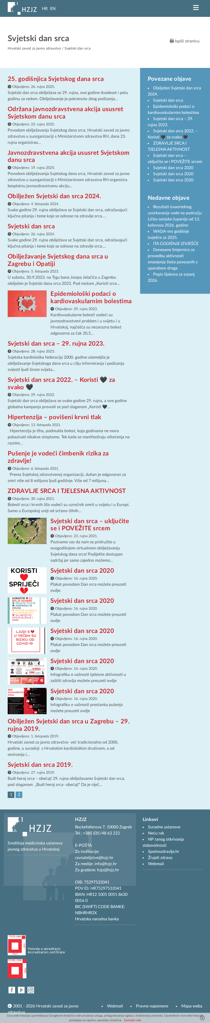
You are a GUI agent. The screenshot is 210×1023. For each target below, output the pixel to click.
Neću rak (156, 833)
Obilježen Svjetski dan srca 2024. (54, 196)
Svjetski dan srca (31, 227)
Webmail (115, 1006)
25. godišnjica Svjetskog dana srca (56, 79)
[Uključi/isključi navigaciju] (196, 7)
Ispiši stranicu (187, 41)
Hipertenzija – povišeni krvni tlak (54, 417)
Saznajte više (132, 1020)
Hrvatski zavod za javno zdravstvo (34, 48)
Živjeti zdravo (160, 858)
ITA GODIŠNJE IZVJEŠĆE (175, 244)
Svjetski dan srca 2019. (40, 765)
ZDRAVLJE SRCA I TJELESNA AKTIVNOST (67, 491)
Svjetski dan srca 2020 (82, 571)
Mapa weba (191, 1006)
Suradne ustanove (164, 827)
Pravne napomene (152, 1006)
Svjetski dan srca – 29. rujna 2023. (56, 344)
